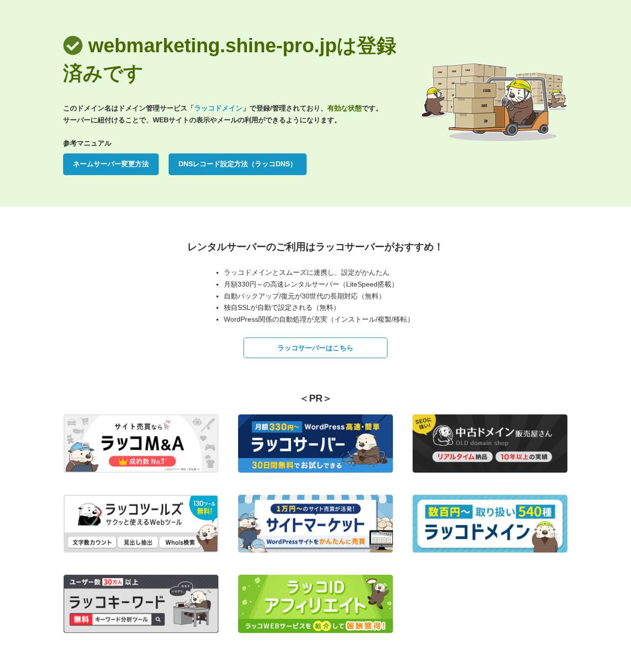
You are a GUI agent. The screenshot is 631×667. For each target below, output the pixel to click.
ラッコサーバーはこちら (315, 348)
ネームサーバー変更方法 (111, 164)
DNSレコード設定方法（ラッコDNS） (237, 164)
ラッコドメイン (218, 108)
